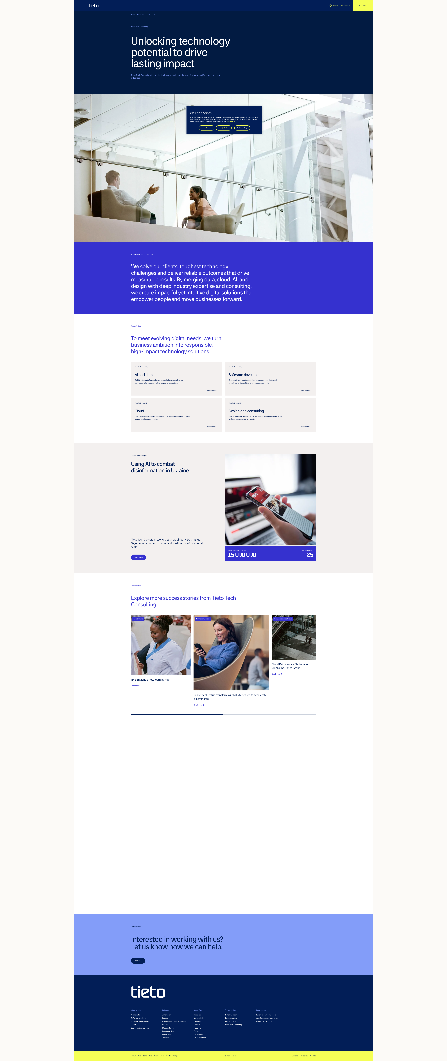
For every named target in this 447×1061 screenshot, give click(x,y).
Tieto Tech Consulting (233, 1025)
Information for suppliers (266, 1015)
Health (165, 1025)
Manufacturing (168, 1028)
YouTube (313, 1056)
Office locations (200, 1038)
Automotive (167, 1015)
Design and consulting (140, 1028)
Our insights (198, 1034)
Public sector (167, 1034)
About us (197, 1015)
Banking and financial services (174, 1021)
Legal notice (147, 1056)
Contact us (345, 5)
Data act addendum (264, 1021)
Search (336, 5)
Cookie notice (159, 1056)
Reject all (224, 128)
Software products (138, 1018)
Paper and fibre (168, 1031)
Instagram (304, 1056)
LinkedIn (295, 1056)
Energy (165, 1018)
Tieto (133, 14)
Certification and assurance (267, 1018)
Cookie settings (172, 1056)
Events (196, 1031)
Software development (140, 1021)
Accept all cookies (206, 128)
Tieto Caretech (231, 1018)
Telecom (165, 1038)
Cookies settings (242, 128)
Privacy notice (136, 1056)
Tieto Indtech (230, 1021)
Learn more (138, 557)
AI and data (135, 1015)
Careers (197, 1025)
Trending (197, 1021)
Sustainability (199, 1018)
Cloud (133, 1025)
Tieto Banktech (231, 1015)
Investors (197, 1028)
